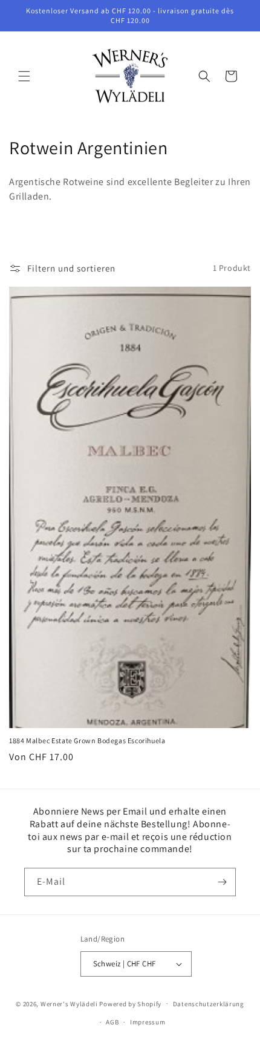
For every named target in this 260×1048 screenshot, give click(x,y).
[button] (24, 76)
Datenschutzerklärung (208, 1004)
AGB (112, 1022)
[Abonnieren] (222, 882)
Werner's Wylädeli (69, 1003)
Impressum (147, 1022)
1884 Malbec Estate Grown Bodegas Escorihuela (87, 740)
